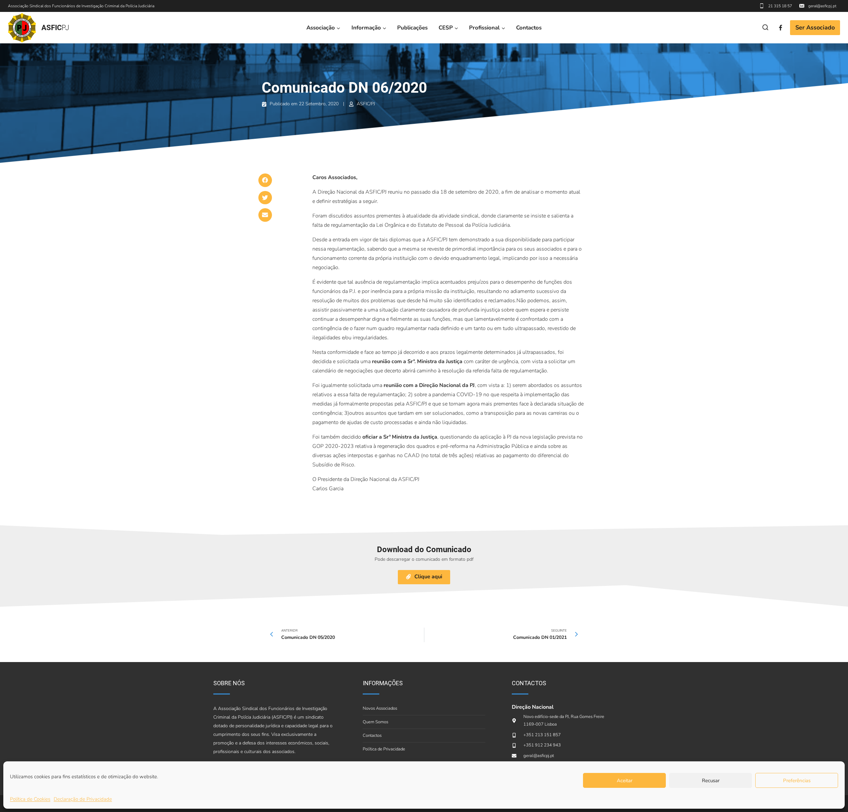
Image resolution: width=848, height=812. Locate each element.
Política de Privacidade (384, 749)
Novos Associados (380, 708)
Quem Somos (375, 722)
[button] (265, 180)
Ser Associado (815, 27)
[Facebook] (780, 28)
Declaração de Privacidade (83, 799)
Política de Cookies (30, 799)
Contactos (529, 27)
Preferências (797, 780)
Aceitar (624, 780)
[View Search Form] (765, 27)
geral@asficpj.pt (822, 6)
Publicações (412, 27)
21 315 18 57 (780, 6)
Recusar (710, 780)
